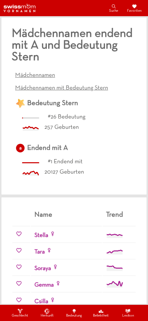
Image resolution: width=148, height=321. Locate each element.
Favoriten (134, 10)
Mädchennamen (35, 75)
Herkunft (47, 315)
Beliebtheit (101, 315)
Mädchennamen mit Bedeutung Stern (61, 88)
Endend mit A (47, 148)
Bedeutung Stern (52, 103)
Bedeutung (74, 315)
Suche (113, 10)
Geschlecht (20, 315)
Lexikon (128, 315)
